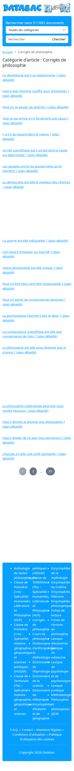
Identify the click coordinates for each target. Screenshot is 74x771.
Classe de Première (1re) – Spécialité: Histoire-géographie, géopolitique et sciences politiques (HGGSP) (23, 647)
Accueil (7, 52)
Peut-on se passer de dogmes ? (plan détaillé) (35, 107)
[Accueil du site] (37, 8)
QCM (55, 714)
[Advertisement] (37, 214)
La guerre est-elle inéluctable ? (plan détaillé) (35, 240)
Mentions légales (48, 730)
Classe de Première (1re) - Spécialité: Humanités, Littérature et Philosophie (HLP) (22, 601)
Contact (27, 730)
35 (50, 471)
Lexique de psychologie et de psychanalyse (61, 671)
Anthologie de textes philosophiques (25, 573)
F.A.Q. (14, 730)
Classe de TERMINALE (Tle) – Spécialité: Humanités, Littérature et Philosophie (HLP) (40, 596)
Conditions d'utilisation (29, 734)
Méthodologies (62, 695)
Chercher (59, 39)
